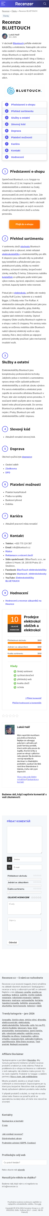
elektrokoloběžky (10, 1025)
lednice (15, 995)
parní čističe (36, 1030)
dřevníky (42, 1020)
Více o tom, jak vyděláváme (23, 1076)
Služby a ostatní (20, 117)
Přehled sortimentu (22, 111)
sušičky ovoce (32, 1033)
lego (29, 1028)
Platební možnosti (21, 137)
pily (3, 1033)
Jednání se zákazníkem (18, 882)
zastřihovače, (9, 1041)
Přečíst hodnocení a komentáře (26, 703)
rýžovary (19, 992)
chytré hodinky (9, 1028)
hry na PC (40, 1025)
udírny (35, 1036)
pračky (27, 992)
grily (32, 1025)
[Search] (45, 3)
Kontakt (15, 150)
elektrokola (24, 1022)
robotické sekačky (15, 1033)
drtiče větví (30, 1020)
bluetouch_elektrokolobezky (31, 574)
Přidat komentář (34, 698)
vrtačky (5, 1039)
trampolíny (26, 1036)
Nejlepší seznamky (19, 1044)
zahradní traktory (33, 1039)
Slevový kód (18, 124)
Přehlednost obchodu (17, 876)
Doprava (16, 131)
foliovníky (24, 1025)
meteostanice (22, 1030)
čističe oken (18, 1020)
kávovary (22, 1028)
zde (39, 1204)
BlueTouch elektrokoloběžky (32, 570)
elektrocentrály (9, 1022)
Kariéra (15, 144)
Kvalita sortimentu (16, 889)
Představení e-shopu (23, 104)
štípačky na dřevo (11, 1036)
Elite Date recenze (25, 1041)
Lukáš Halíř (14, 35)
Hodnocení (17, 157)
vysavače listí (17, 1039)
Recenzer (6, 11)
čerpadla (6, 1020)
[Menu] (3, 3)
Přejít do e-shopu (24, 224)
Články (14, 11)
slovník (21, 1170)
